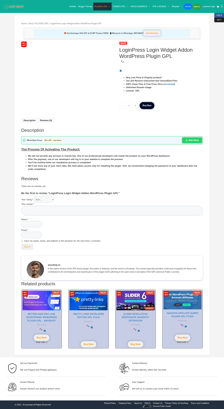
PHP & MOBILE (159, 6)
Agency (197, 6)
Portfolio (72, 6)
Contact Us (158, 403)
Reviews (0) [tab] (46, 120)
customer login (208, 6)
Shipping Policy (124, 403)
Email (24, 230)
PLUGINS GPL (100, 6)
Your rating (27, 199)
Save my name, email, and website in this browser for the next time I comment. (62, 241)
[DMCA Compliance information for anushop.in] (147, 406)
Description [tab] (30, 120)
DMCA (147, 403)
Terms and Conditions (200, 403)
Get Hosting (152, 33)
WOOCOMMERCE (139, 6)
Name (25, 219)
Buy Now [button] (41, 337)
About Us (138, 403)
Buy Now (147, 105)
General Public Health (162, 406)
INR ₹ (218, 19)
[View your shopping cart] (218, 6)
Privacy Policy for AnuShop (176, 403)
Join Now (193, 140)
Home (24, 23)
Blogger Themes (85, 6)
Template (175, 6)
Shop (30, 23)
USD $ (218, 15)
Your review (27, 204)
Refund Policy (110, 403)
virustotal (169, 84)
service (188, 6)
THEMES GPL (119, 6)
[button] (222, 6)
